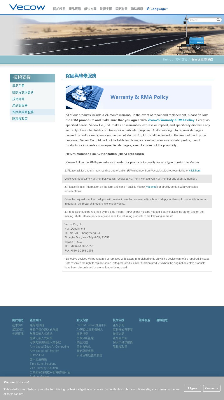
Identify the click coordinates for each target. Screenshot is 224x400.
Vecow (27, 7)
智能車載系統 (85, 350)
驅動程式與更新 (23, 92)
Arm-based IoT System (44, 350)
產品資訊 (75, 9)
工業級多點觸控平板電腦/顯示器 (50, 372)
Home (167, 59)
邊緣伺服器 (37, 325)
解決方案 (90, 9)
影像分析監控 (85, 338)
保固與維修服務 (23, 112)
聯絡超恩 (137, 9)
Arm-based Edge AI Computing (49, 346)
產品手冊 (18, 86)
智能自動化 (84, 346)
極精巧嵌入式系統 (41, 338)
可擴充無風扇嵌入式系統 (45, 342)
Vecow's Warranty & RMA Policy (171, 120)
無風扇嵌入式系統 (41, 333)
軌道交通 (82, 342)
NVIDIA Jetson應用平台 (92, 325)
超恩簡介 (18, 325)
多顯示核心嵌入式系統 (44, 329)
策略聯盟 (122, 9)
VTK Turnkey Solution (44, 368)
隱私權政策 (20, 118)
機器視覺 (82, 333)
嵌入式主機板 (38, 359)
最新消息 (18, 329)
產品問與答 (20, 105)
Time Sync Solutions (43, 363)
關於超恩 (59, 9)
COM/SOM (37, 355)
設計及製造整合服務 (89, 355)
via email (151, 186)
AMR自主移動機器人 (90, 329)
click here (195, 170)
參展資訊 (18, 333)
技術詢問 (18, 99)
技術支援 (106, 9)
